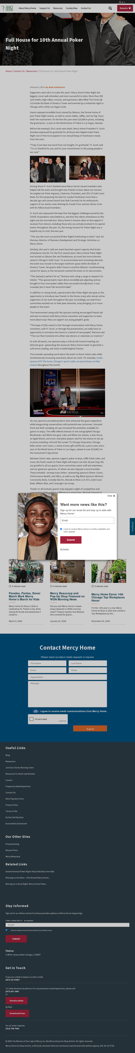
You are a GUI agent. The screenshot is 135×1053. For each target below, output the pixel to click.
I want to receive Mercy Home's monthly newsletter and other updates (87, 530)
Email (65, 520)
